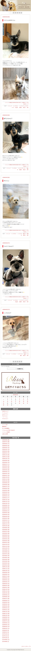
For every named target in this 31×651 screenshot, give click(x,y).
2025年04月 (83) (5, 469)
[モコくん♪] (15, 201)
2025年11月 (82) (5, 456)
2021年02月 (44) (5, 563)
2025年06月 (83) (5, 466)
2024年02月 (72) (5, 495)
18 (19, 401)
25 (19, 403)
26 (23, 403)
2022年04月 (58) (5, 537)
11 (19, 399)
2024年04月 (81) (5, 492)
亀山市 (16, 107)
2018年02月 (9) (5, 630)
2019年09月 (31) (5, 594)
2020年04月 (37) (5, 581)
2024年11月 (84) (5, 479)
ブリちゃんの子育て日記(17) (8, 430)
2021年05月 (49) (5, 557)
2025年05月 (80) (5, 468)
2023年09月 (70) (5, 505)
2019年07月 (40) (5, 598)
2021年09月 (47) (5, 550)
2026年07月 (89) (5, 441)
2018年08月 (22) (5, 619)
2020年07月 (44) (5, 576)
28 (3, 405)
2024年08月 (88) (5, 484)
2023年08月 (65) (5, 507)
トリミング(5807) (6, 432)
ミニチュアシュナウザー (23, 300)
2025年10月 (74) (5, 458)
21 (3, 403)
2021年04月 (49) (5, 559)
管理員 (10, 102)
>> (21, 12)
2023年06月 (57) (5, 510)
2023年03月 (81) (5, 516)
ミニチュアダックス (22, 168)
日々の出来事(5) (5, 428)
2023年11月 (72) (5, 501)
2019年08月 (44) (5, 596)
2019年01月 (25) (5, 609)
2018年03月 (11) (5, 628)
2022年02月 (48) (5, 540)
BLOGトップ (26, 166)
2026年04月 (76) (5, 447)
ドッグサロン (14, 168)
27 (27, 403)
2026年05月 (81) (5, 445)
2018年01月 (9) (5, 632)
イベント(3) (4, 424)
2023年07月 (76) (5, 509)
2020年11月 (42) (5, 568)
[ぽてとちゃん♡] (15, 137)
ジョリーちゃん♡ (9, 246)
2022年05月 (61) (5, 535)
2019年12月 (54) (5, 589)
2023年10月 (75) (5, 503)
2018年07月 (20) (5, 621)
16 (11, 401)
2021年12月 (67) (5, 544)
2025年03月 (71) (5, 471)
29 (7, 405)
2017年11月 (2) (5, 635)
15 (7, 401)
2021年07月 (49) (5, 553)
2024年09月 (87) (5, 482)
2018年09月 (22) (5, 617)
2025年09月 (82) (5, 460)
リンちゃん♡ (5, 413)
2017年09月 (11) (5, 639)
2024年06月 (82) (5, 488)
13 (27, 399)
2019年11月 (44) (5, 591)
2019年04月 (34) (5, 604)
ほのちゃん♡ (5, 414)
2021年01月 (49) (5, 565)
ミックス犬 (20, 233)
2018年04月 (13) (5, 626)
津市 (27, 107)
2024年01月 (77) (5, 497)
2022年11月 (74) (5, 524)
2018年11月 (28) (5, 613)
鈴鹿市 (20, 107)
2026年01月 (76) (5, 453)
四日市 (24, 107)
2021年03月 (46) (5, 561)
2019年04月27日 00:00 (16, 296)
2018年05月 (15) (5, 624)
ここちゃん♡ (7, 312)
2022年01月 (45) (5, 542)
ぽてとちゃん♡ (8, 118)
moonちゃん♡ (5, 411)
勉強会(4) (4, 426)
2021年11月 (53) (5, 546)
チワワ (13, 107)
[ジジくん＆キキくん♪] (15, 40)
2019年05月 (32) (5, 602)
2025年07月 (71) (5, 464)
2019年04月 (15, 394)
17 (15, 401)
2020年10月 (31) (5, 570)
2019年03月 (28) (5, 606)
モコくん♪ (6, 180)
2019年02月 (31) (5, 607)
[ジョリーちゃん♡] (15, 268)
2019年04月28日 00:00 (16, 164)
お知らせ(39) (5, 434)
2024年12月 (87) (5, 477)
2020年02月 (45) (5, 585)
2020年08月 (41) (5, 574)
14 (3, 401)
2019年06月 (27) (5, 600)
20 (27, 401)
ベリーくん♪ (5, 416)
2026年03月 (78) (5, 449)
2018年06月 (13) (5, 622)
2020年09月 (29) (5, 572)
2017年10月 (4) (5, 637)
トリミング (7, 102)
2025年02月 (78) (5, 473)
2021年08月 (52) (5, 552)
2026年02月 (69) (5, 451)
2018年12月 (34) (5, 611)
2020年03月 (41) (5, 583)
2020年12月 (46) (5, 566)
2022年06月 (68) (5, 533)
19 (23, 401)
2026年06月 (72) (5, 443)
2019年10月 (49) (5, 593)
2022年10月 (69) (5, 525)
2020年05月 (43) (5, 579)
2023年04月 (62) (5, 514)
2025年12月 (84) (5, 454)
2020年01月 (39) (5, 587)
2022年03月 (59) (5, 538)
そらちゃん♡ (5, 418)
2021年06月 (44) (5, 555)
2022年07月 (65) (5, 531)
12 (23, 399)
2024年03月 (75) (5, 494)
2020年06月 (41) (5, 578)
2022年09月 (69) (5, 527)
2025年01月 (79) (5, 475)
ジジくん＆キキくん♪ (9, 20)
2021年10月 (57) (5, 548)
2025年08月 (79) (5, 462)
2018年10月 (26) (5, 615)
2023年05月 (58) (5, 512)
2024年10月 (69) (5, 481)
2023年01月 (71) (5, 520)
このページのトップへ (26, 646)
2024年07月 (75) (5, 486)
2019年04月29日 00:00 (16, 102)
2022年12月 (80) (5, 522)
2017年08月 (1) (5, 641)
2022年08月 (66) (5, 529)
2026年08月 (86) (5, 440)
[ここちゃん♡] (15, 328)
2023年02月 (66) (5, 518)
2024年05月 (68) (5, 490)
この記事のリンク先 (24, 102)
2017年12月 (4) (5, 634)
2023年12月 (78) (5, 499)
